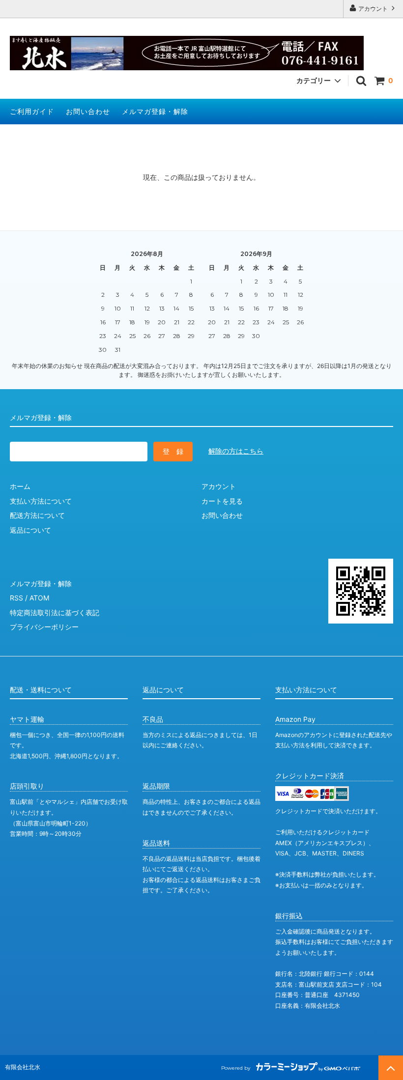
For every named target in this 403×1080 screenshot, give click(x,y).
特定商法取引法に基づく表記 (54, 612)
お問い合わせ (88, 111)
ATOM (39, 598)
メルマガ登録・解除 (155, 111)
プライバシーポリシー (44, 627)
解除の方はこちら (235, 451)
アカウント (373, 8)
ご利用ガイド (32, 111)
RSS (16, 598)
